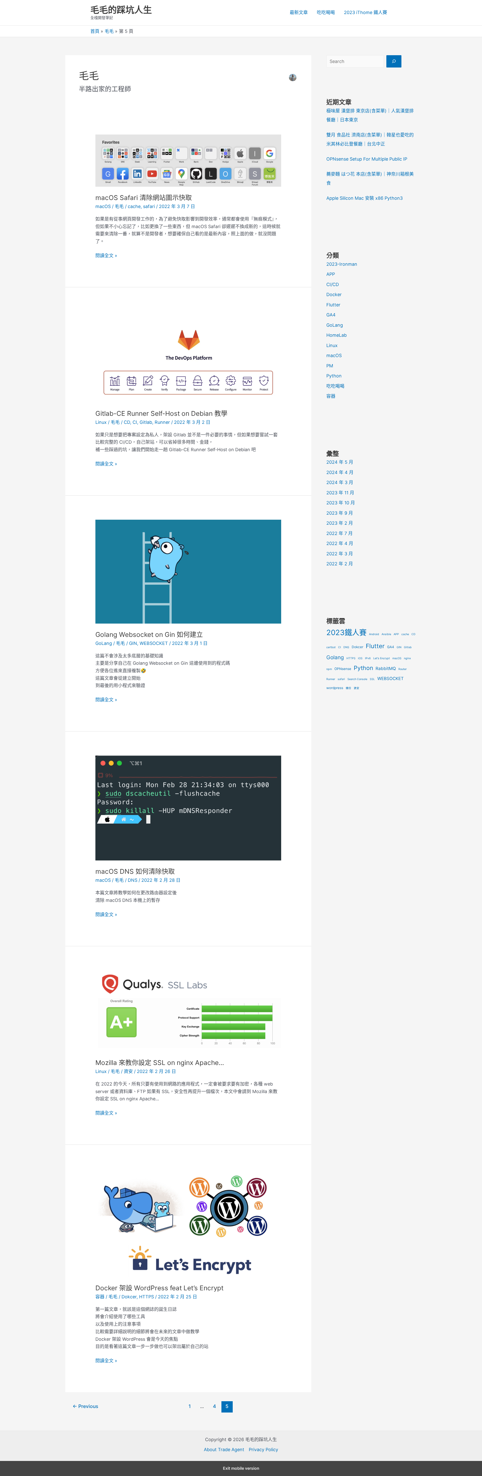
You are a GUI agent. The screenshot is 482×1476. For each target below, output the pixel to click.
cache (134, 206)
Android (374, 634)
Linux (101, 422)
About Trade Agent (224, 1449)
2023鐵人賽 (346, 632)
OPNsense (342, 669)
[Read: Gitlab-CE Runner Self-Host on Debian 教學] (188, 356)
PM (329, 365)
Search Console (357, 679)
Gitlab (146, 422)
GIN (133, 643)
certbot (331, 647)
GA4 (331, 314)
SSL (372, 679)
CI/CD (332, 284)
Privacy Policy (263, 1449)
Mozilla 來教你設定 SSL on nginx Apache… (159, 1062)
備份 (348, 688)
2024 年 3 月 (339, 482)
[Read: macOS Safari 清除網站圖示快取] (188, 160)
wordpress (334, 688)
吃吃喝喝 (326, 12)
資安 (128, 1071)
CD (127, 422)
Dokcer (129, 1296)
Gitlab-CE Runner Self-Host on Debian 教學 (161, 413)
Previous (85, 1406)
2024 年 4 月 (339, 472)
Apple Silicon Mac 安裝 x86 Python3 (364, 198)
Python (334, 375)
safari (149, 206)
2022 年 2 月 (339, 563)
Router (402, 669)
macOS (103, 206)
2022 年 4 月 (339, 543)
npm (329, 669)
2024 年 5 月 (339, 462)
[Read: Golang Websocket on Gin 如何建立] (188, 571)
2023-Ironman (341, 264)
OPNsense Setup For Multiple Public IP (366, 159)
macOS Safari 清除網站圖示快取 (143, 198)
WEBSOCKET (154, 643)
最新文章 (299, 12)
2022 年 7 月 (339, 533)
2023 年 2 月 (339, 523)
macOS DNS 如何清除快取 (135, 871)
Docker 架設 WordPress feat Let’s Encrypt (159, 1288)
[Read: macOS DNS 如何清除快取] (188, 807)
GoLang (103, 643)
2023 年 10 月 (340, 502)
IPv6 (368, 658)
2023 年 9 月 (339, 513)
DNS (132, 880)
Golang (335, 657)
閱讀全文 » (106, 256)
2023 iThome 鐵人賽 (365, 12)
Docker (334, 294)
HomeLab (336, 335)
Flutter (333, 304)
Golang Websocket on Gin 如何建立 (149, 634)
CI (135, 422)
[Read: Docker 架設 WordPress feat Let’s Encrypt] (188, 1222)
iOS (360, 658)
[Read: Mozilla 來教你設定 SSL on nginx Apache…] (188, 1010)
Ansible (386, 634)
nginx (407, 658)
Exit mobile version (241, 1468)
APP (330, 274)
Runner (162, 422)
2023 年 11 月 (340, 492)
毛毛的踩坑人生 (121, 10)
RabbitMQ (386, 668)
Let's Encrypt (381, 658)
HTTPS (146, 1296)
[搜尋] (393, 61)
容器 (99, 1296)
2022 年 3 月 (339, 553)
